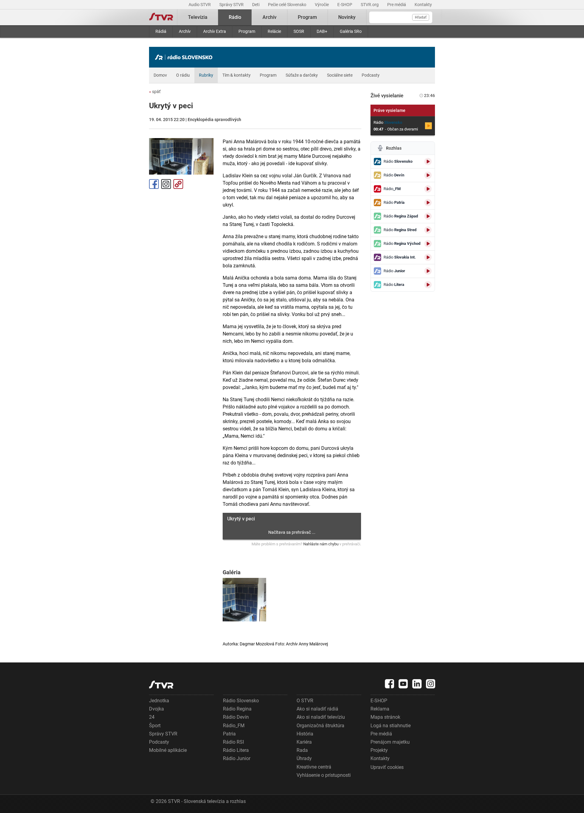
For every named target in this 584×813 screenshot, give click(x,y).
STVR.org (370, 4)
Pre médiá (397, 4)
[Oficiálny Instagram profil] (431, 684)
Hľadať (420, 17)
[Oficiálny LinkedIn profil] (417, 684)
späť (155, 91)
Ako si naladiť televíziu (321, 717)
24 (152, 717)
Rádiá (160, 31)
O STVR (305, 701)
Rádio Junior (236, 758)
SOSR (299, 31)
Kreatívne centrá (314, 767)
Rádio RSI (233, 742)
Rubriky (206, 75)
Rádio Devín (236, 717)
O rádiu (183, 75)
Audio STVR (200, 4)
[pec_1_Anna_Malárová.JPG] (244, 599)
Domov (160, 75)
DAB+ (322, 31)
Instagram (166, 184)
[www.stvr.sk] (161, 684)
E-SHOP (345, 4)
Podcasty (371, 75)
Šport (155, 725)
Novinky (347, 17)
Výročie (322, 4)
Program (246, 31)
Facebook (154, 184)
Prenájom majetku (390, 742)
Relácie (274, 31)
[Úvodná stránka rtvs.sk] (161, 17)
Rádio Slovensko (241, 701)
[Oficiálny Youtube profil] (403, 684)
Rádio (235, 17)
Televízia (197, 17)
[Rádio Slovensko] (185, 57)
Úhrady (304, 758)
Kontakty (423, 4)
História (305, 734)
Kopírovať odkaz (178, 184)
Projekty (379, 750)
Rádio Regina (237, 709)
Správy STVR (232, 4)
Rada (302, 750)
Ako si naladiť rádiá (317, 709)
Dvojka (156, 709)
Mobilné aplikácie (168, 750)
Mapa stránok (385, 717)
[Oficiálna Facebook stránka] (390, 684)
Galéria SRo (351, 31)
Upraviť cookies (387, 767)
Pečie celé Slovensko (287, 4)
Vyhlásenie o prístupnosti (324, 775)
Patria (229, 734)
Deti (256, 4)
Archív (185, 31)
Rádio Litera (236, 750)
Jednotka (159, 701)
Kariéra (304, 742)
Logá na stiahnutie (390, 725)
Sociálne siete (340, 75)
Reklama (379, 709)
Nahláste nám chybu (321, 544)
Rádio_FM (234, 725)
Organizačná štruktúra (320, 725)
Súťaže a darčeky (302, 75)
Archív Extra (214, 31)
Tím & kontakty (236, 75)
